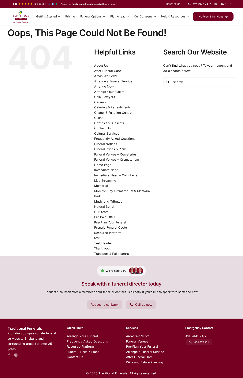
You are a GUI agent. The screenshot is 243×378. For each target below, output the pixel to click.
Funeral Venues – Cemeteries (115, 154)
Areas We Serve (106, 76)
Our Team (101, 212)
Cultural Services (106, 133)
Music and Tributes (108, 201)
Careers (100, 102)
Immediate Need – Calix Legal (116, 175)
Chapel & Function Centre (113, 112)
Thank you (102, 248)
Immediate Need (106, 170)
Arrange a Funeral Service (113, 81)
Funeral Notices (105, 144)
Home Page (102, 165)
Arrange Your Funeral (109, 92)
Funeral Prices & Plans (110, 149)
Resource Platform (107, 233)
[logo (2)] (20, 16)
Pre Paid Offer (104, 217)
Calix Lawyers (104, 97)
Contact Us (102, 128)
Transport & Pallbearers (111, 254)
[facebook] (9, 355)
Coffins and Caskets (109, 123)
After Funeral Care (107, 71)
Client (98, 118)
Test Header (103, 243)
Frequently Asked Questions (114, 138)
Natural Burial (104, 206)
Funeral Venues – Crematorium (116, 159)
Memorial (101, 186)
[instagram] (15, 355)
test (96, 238)
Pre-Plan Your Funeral (110, 222)
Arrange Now (104, 86)
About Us (101, 65)
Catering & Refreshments (112, 107)
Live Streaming (105, 180)
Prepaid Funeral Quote (110, 227)
